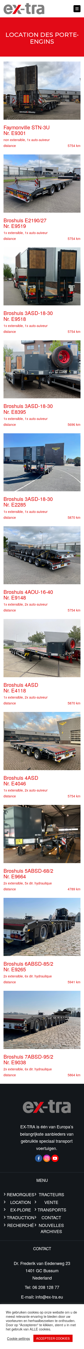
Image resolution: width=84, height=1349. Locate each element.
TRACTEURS (51, 1194)
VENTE (51, 1202)
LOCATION (20, 1202)
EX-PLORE (20, 1210)
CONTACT (51, 1217)
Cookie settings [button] (18, 1338)
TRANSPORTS (51, 1210)
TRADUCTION (20, 1217)
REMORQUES (20, 1194)
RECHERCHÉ (20, 1225)
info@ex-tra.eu (49, 1297)
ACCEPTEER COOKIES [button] (53, 1338)
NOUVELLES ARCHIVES (51, 1228)
